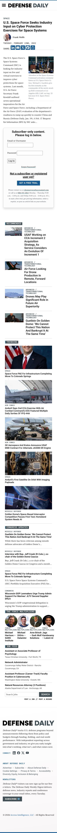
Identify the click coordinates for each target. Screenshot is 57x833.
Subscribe (19, 768)
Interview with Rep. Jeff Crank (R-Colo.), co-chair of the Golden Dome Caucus (27, 555)
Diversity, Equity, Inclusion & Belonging (20, 774)
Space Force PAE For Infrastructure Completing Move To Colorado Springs (28, 375)
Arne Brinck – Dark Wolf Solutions (36, 635)
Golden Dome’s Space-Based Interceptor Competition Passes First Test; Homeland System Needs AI (25, 517)
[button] (4, 5)
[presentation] (11, 621)
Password (11, 153)
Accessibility (45, 771)
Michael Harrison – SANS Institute (10, 636)
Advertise (7, 768)
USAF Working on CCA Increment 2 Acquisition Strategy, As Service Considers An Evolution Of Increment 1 (35, 244)
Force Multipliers (11, 629)
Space (6, 18)
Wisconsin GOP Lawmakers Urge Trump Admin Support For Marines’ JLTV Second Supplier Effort (28, 596)
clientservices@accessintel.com (36, 190)
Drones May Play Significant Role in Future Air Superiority (37, 301)
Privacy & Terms (28, 771)
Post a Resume (45, 699)
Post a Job (29, 699)
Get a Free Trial (28, 183)
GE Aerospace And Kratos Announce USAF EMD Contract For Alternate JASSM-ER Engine (28, 446)
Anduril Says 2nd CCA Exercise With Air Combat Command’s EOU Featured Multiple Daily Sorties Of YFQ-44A (26, 411)
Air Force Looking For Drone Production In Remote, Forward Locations (35, 275)
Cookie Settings (10, 771)
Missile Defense (13, 511)
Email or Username (16, 141)
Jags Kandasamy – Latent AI (48, 635)
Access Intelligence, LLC (22, 815)
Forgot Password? (28, 167)
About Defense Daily (37, 768)
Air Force (10, 405)
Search (45, 694)
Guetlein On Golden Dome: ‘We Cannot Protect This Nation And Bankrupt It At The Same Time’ (38, 327)
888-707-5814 (23, 193)
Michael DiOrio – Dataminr (22, 635)
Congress (9, 591)
